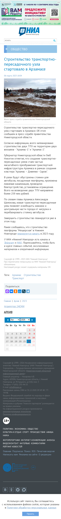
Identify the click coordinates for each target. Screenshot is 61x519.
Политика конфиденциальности (17, 414)
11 (12, 337)
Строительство (32, 275)
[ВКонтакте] (11, 291)
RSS (34, 451)
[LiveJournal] (24, 291)
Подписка (17, 451)
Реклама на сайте (28, 454)
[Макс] (25, 491)
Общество (33, 429)
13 (20, 337)
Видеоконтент (11, 443)
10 (7, 337)
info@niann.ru (15, 387)
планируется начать (28, 233)
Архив (16, 301)
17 (7, 341)
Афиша (49, 432)
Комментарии (38, 443)
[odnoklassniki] (12, 491)
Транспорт (18, 278)
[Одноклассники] (15, 291)
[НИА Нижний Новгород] (29, 35)
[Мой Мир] (19, 291)
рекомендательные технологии (17, 411)
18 (11, 341)
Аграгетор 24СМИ (14, 306)
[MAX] (7, 291)
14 (24, 337)
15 (29, 337)
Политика (8, 429)
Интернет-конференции (33, 440)
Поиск (27, 451)
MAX (19, 242)
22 (29, 341)
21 (24, 341)
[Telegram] (28, 291)
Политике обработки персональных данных (31, 507)
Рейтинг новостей (12, 446)
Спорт (26, 432)
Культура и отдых (12, 432)
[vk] (6, 491)
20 (20, 341)
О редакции (45, 454)
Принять (30, 514)
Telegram (9, 242)
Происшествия (37, 432)
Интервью (25, 443)
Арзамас (16, 275)
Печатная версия (45, 451)
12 (16, 337)
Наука (6, 435)
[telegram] (18, 491)
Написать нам (10, 454)
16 (33, 337)
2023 (24, 301)
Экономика (20, 429)
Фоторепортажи (11, 440)
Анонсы (51, 440)
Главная (7, 301)
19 (16, 341)
